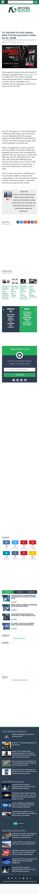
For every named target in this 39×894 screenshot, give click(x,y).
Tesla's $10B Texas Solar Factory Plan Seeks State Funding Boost (24, 843)
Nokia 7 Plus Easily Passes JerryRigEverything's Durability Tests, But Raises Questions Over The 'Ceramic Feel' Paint (24, 754)
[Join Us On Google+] (21, 380)
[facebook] (8, 878)
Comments (31, 592)
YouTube (19, 592)
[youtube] (27, 878)
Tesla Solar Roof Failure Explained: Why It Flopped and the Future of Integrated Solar (23, 614)
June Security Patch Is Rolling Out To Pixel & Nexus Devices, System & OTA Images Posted (24, 763)
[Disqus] (19, 454)
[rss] (30, 878)
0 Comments (20, 42)
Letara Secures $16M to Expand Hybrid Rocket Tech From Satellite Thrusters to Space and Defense (23, 597)
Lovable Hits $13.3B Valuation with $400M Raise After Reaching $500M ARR (24, 861)
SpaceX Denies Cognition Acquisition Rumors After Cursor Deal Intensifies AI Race (23, 786)
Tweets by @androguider (20, 680)
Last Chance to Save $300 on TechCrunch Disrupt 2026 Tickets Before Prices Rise (22, 624)
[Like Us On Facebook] (13, 380)
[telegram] (23, 878)
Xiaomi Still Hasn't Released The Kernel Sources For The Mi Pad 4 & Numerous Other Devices (24, 771)
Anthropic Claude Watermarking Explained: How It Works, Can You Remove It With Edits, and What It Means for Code (24, 796)
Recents (8, 592)
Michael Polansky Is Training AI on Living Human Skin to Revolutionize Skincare (24, 605)
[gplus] (16, 878)
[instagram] (19, 878)
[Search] (36, 2)
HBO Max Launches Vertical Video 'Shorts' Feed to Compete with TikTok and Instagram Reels (24, 852)
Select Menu (2, 2)
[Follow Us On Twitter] (17, 380)
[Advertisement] (19, 108)
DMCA (15, 823)
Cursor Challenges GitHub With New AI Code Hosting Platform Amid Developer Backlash (23, 805)
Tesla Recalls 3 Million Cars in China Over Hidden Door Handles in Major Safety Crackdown (24, 813)
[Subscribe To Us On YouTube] (25, 380)
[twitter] (12, 878)
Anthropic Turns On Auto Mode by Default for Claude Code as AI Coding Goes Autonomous (24, 835)
